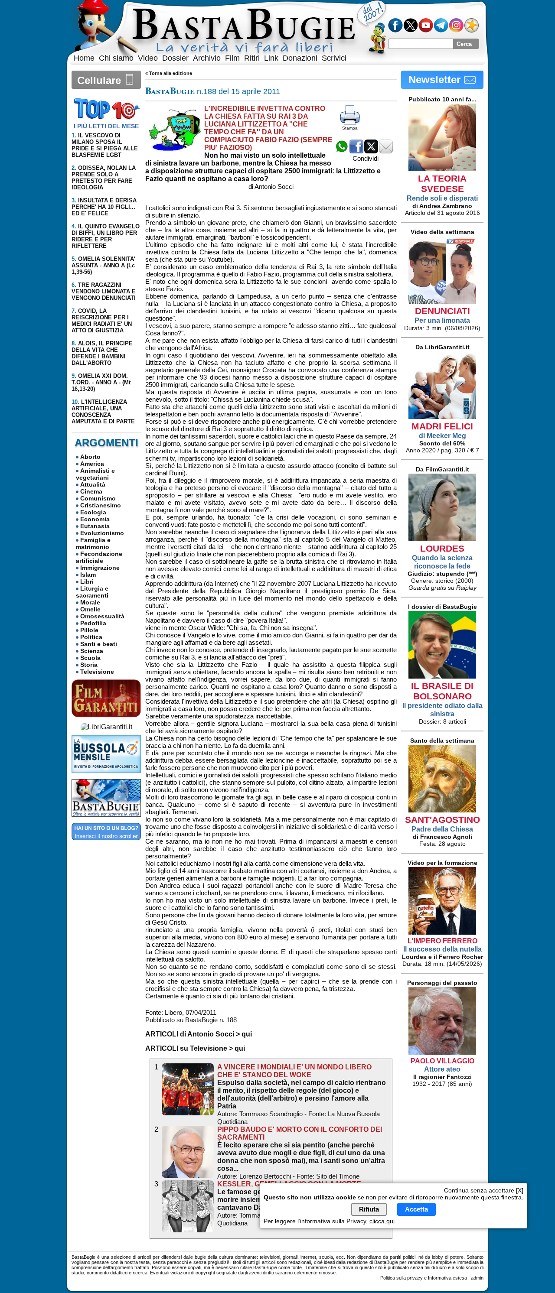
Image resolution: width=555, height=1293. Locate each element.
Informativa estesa (447, 1277)
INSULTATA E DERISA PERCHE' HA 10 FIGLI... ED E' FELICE (104, 207)
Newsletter (436, 79)
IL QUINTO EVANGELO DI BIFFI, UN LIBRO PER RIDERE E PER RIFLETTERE (106, 236)
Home (84, 58)
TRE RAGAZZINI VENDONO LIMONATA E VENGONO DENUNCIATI (104, 291)
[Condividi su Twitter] (371, 151)
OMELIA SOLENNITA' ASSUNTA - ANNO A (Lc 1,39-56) (103, 265)
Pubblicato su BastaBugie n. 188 (191, 1019)
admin (477, 1277)
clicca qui (382, 1221)
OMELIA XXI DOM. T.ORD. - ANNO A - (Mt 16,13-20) (101, 382)
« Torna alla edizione (168, 73)
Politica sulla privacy (401, 1277)
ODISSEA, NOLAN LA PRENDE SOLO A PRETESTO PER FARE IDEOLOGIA (104, 178)
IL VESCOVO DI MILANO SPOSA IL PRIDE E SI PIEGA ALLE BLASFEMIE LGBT (105, 145)
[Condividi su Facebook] (356, 151)
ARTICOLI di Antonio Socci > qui (198, 1034)
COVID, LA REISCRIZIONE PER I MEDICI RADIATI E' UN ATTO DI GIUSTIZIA (102, 321)
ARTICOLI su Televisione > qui (195, 1048)
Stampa (350, 128)
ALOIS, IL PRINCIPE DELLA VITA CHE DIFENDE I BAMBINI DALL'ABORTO (102, 353)
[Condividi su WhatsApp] (342, 151)
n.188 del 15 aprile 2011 (212, 91)
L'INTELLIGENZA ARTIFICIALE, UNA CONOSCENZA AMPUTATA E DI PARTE (103, 412)
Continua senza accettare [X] (483, 1190)
